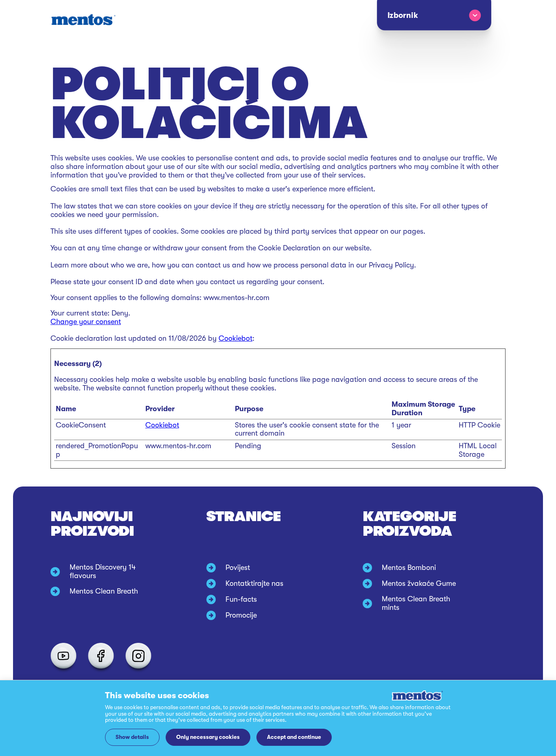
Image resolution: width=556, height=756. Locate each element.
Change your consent (85, 322)
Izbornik (402, 15)
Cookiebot (235, 338)
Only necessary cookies (208, 737)
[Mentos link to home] (83, 19)
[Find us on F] (101, 656)
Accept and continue (294, 737)
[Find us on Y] (63, 656)
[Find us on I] (138, 656)
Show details (132, 737)
